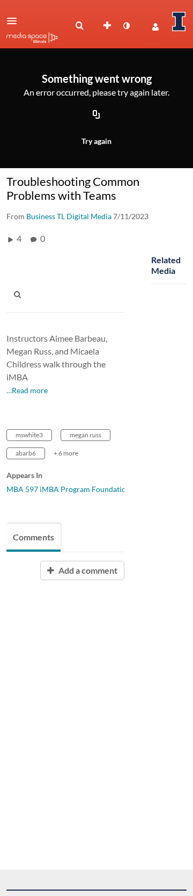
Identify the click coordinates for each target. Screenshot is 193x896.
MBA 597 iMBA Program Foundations (69, 489)
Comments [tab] (33, 537)
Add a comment (87, 570)
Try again (96, 141)
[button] (15, 20)
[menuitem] (79, 25)
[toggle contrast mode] (126, 25)
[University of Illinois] (179, 21)
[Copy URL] (96, 115)
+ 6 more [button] (66, 453)
